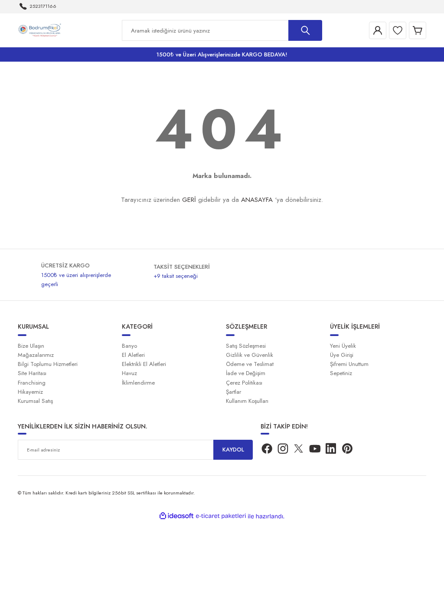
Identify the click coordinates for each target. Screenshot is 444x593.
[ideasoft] (176, 516)
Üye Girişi (341, 355)
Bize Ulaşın (31, 346)
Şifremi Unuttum (349, 364)
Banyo (129, 346)
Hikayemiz (30, 392)
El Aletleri (133, 355)
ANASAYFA (257, 199)
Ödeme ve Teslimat (250, 364)
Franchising (32, 383)
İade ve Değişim (245, 373)
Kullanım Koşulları (247, 401)
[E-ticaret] (221, 516)
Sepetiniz (341, 373)
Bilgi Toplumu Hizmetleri (48, 364)
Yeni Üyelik (343, 346)
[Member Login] (377, 30)
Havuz (129, 373)
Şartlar (233, 392)
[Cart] (417, 30)
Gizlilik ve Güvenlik (249, 355)
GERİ (189, 199)
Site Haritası (32, 373)
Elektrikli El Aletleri (144, 364)
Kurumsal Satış (35, 401)
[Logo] (41, 29)
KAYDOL (233, 449)
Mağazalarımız (36, 355)
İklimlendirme (138, 383)
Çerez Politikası (244, 383)
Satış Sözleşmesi (246, 346)
